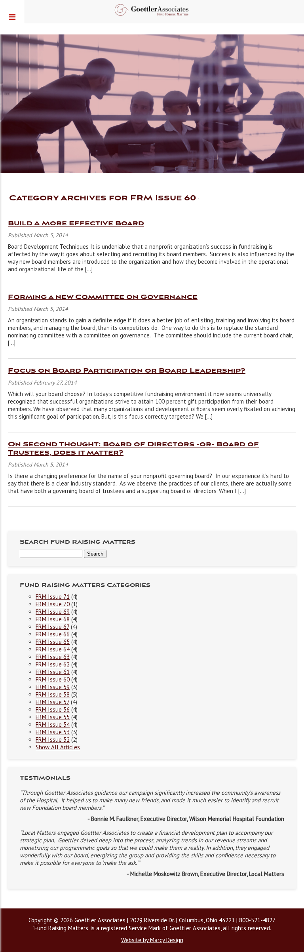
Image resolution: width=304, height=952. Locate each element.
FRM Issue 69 (53, 611)
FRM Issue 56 (53, 709)
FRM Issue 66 (53, 634)
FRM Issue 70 (53, 604)
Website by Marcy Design (152, 940)
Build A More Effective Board (76, 223)
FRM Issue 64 (53, 649)
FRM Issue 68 (53, 619)
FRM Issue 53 (53, 732)
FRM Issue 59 (53, 687)
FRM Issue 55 (53, 717)
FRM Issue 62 (53, 664)
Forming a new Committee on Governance (103, 297)
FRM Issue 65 (53, 641)
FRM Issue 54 (53, 724)
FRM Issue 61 (53, 672)
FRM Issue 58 (53, 694)
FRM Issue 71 (53, 596)
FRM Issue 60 (53, 679)
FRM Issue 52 (53, 739)
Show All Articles (58, 747)
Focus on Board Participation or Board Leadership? (126, 371)
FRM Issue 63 (53, 657)
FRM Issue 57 (52, 702)
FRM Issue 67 (52, 626)
